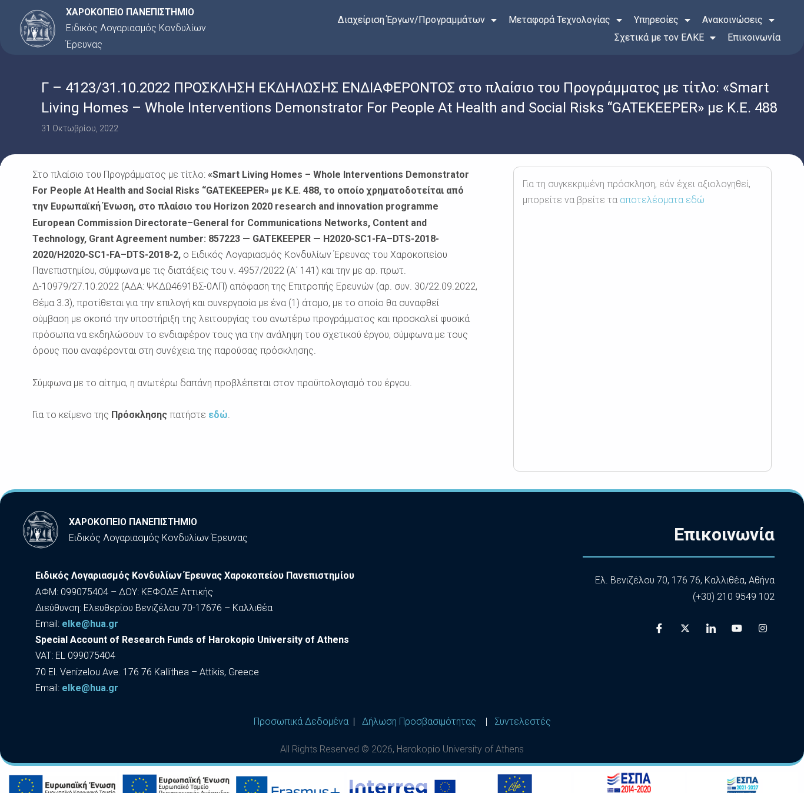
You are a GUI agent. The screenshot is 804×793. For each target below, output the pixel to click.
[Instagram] (763, 628)
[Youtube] (737, 628)
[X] (685, 628)
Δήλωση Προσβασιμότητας (419, 721)
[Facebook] (659, 628)
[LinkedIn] (711, 628)
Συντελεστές (522, 721)
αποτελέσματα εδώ (662, 199)
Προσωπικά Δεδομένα (301, 721)
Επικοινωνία (753, 37)
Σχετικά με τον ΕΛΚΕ (659, 37)
